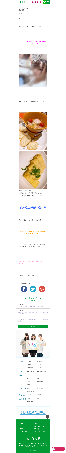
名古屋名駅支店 (30, 391)
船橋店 (38, 375)
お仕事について (38, 424)
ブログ (21, 426)
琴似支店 (29, 364)
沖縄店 (28, 398)
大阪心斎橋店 (30, 395)
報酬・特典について (39, 426)
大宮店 (28, 375)
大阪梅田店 (39, 395)
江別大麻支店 (40, 361)
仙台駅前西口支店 (41, 371)
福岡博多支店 (40, 398)
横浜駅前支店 (40, 381)
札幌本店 (39, 367)
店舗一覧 (36, 429)
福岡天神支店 (30, 402)
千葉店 (28, 381)
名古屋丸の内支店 (31, 388)
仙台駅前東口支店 (31, 371)
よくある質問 (23, 431)
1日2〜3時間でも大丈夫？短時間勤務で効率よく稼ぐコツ (31, 306)
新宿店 (28, 384)
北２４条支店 (30, 367)
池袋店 (38, 378)
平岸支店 (29, 361)
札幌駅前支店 (40, 364)
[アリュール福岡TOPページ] (21, 0)
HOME (21, 423)
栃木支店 (29, 378)
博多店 (21, 429)
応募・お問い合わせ (39, 431)
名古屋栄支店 (40, 388)
